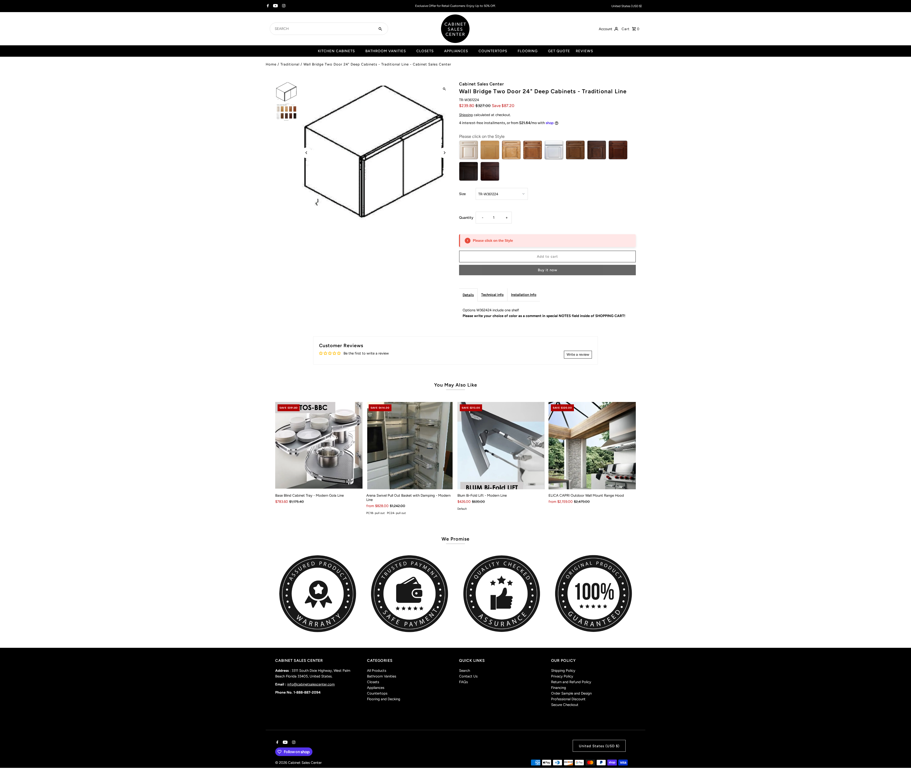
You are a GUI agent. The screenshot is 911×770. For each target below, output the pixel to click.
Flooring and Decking (383, 699)
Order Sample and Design (571, 693)
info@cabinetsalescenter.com (311, 684)
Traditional (289, 64)
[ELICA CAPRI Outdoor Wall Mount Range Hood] (592, 445)
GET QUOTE (559, 51)
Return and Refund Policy (571, 682)
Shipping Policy (563, 670)
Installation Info (523, 295)
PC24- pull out (396, 513)
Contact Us (468, 676)
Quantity (466, 217)
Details (468, 295)
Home (271, 64)
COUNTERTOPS (493, 51)
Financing (558, 688)
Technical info (492, 295)
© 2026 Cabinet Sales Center (298, 763)
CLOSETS (425, 51)
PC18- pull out (375, 513)
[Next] (444, 152)
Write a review (578, 354)
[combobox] (323, 29)
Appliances (375, 688)
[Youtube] (275, 6)
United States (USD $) (626, 6)
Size (462, 194)
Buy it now (547, 270)
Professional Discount (568, 699)
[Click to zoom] (444, 89)
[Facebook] (267, 6)
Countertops (377, 693)
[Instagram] (283, 6)
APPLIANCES (456, 51)
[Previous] (306, 152)
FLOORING (528, 51)
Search (464, 670)
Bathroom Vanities (381, 676)
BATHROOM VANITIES (385, 51)
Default (462, 508)
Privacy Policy (562, 676)
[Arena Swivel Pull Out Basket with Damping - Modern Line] (410, 445)
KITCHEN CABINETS (336, 51)
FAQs (463, 682)
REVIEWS (584, 51)
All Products (376, 670)
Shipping (466, 115)
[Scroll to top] (901, 757)
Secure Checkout (564, 705)
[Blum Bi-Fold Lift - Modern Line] (501, 445)
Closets (373, 682)
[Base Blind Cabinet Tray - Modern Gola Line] (319, 445)
